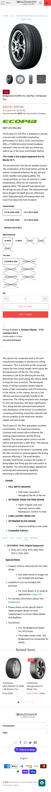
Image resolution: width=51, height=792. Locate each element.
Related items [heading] (25, 650)
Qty (4, 293)
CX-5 (12, 538)
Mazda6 (34, 538)
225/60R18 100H (27, 269)
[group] (13, 676)
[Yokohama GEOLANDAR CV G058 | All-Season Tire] (13, 668)
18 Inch (40, 241)
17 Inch (18, 241)
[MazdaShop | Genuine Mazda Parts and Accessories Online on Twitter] (30, 743)
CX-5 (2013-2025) (31, 212)
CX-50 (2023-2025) (12, 220)
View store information (12, 340)
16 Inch (7, 241)
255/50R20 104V (11, 277)
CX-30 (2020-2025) (12, 212)
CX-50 (19, 538)
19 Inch (29, 241)
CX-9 (26, 538)
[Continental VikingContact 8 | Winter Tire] (37, 668)
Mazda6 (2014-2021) (13, 228)
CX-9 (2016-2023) (31, 220)
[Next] (46, 46)
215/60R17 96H (28, 277)
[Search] (40, 3)
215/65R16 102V (11, 261)
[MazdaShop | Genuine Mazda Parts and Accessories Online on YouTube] (35, 743)
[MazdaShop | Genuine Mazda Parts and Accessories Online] (25, 3)
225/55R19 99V (10, 269)
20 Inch (7, 248)
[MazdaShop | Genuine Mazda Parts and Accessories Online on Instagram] (25, 743)
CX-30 (5, 538)
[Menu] (1, 3)
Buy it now (25, 314)
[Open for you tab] (42, 782)
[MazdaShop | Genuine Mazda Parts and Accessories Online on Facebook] (20, 743)
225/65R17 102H (28, 261)
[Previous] (5, 46)
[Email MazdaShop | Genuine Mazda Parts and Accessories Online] (15, 743)
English (23, 758)
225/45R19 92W (10, 285)
